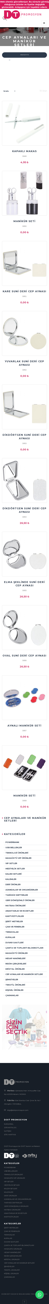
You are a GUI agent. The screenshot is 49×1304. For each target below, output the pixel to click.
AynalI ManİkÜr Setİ (24, 725)
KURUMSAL (8, 1124)
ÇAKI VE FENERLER (12, 1231)
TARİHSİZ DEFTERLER (13, 1203)
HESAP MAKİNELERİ (12, 1252)
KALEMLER (8, 1192)
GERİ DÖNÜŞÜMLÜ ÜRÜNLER (16, 1206)
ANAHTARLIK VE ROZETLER (15, 1213)
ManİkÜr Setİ (24, 221)
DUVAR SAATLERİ (11, 1242)
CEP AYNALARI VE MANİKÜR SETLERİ (19, 1263)
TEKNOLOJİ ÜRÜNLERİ (13, 1174)
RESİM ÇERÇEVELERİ (13, 1256)
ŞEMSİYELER (9, 1266)
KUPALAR (8, 1238)
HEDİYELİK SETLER (12, 1185)
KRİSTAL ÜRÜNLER (12, 1259)
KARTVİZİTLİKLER (11, 1217)
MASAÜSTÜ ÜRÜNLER (13, 1249)
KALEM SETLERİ (10, 1189)
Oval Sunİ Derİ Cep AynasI (24, 655)
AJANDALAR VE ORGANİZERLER (17, 1199)
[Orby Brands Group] (29, 1155)
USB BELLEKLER (11, 1171)
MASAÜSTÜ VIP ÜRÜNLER (14, 1178)
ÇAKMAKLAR (9, 1277)
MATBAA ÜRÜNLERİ (12, 1210)
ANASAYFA (24, 55)
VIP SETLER (8, 1182)
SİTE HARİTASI (10, 1135)
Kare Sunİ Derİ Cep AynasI (24, 291)
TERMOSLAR (9, 1235)
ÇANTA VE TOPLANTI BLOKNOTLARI (19, 1245)
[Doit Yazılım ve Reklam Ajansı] (11, 1155)
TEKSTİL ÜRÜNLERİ (12, 1270)
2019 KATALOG (10, 1127)
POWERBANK (10, 1167)
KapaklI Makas (24, 151)
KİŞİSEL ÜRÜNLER (11, 1273)
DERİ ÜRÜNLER (10, 1196)
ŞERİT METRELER (11, 1228)
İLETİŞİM (7, 1131)
